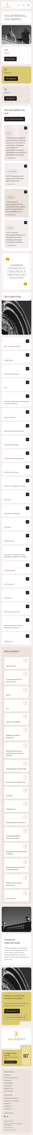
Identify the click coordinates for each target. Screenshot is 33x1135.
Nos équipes (7, 1080)
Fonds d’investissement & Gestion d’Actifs (14, 680)
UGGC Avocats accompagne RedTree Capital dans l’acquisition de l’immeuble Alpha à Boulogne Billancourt (15, 207)
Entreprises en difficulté (11, 513)
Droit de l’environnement (12, 612)
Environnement (10, 898)
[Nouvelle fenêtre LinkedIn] (5, 1116)
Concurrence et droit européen (14, 458)
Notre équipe (10, 59)
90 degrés (7, 1109)
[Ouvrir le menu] (28, 5)
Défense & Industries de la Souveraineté (14, 884)
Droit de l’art (8, 598)
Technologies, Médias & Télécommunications (13, 837)
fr (18, 5)
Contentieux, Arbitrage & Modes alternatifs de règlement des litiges (15, 556)
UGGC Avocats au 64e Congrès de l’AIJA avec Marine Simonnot (15, 178)
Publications (7, 1103)
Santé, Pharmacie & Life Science (16, 822)
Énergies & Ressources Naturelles (16, 769)
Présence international (10, 1077)
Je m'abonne (9, 1062)
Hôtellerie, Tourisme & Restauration (13, 736)
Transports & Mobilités (13, 722)
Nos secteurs (10, 98)
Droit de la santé (9, 570)
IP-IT (5, 388)
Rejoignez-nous (8, 1088)
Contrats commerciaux (11, 472)
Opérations (7, 1106)
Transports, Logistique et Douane (15, 486)
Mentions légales (8, 1121)
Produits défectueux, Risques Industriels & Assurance (13, 626)
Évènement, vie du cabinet (11, 1101)
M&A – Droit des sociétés (12, 346)
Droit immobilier (9, 584)
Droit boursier (8, 641)
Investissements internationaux (14, 431)
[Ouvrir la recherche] (23, 5)
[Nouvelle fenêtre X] (7, 1116)
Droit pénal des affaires (11, 445)
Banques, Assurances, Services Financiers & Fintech (15, 868)
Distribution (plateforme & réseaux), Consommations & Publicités (14, 753)
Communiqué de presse (11, 1098)
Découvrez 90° (11, 1011)
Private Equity (8, 360)
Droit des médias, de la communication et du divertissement (16, 402)
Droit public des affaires (11, 374)
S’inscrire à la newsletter (14, 1017)
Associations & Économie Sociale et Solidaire (16, 853)
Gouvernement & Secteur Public (16, 782)
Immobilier (9, 796)
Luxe (7, 708)
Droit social (7, 500)
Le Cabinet (7, 1075)
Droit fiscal (7, 527)
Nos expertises (11, 78)
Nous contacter (8, 1091)
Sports (8, 695)
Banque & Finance (9, 417)
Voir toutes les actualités (14, 119)
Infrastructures (10, 809)
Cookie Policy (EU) (8, 1127)
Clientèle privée (9, 541)
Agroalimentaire (11, 666)
